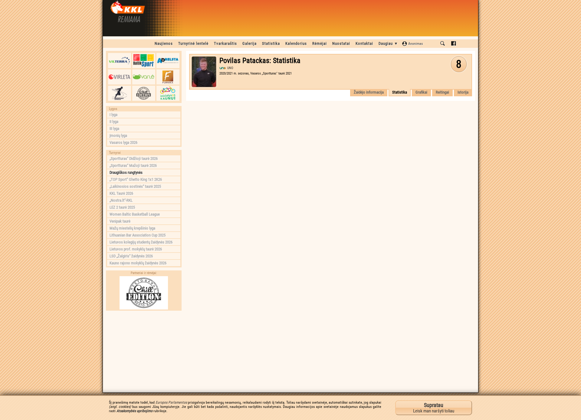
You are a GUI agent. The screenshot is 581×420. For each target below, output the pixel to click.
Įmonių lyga (118, 135)
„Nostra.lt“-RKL (121, 200)
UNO (230, 68)
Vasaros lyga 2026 (123, 142)
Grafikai (421, 92)
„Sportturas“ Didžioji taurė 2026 (134, 158)
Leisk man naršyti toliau (433, 408)
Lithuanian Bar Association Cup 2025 (138, 235)
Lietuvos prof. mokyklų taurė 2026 (136, 249)
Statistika (271, 43)
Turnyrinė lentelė (193, 43)
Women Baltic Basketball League (135, 214)
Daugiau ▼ (388, 43)
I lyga (113, 114)
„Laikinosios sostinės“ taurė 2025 (135, 186)
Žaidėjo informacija (369, 92)
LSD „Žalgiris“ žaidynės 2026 (131, 256)
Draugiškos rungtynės (126, 172)
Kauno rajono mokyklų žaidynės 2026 (138, 263)
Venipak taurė (120, 221)
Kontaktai (364, 43)
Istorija (463, 92)
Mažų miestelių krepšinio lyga (132, 228)
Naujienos (164, 43)
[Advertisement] (144, 351)
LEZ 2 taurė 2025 (122, 207)
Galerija (249, 43)
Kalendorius (296, 43)
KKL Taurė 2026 (121, 193)
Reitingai (442, 92)
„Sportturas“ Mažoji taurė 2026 (133, 165)
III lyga (114, 128)
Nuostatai (341, 43)
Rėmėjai (319, 43)
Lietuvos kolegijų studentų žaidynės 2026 (141, 242)
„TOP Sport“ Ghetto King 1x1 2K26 (136, 179)
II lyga (114, 121)
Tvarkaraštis (225, 43)
